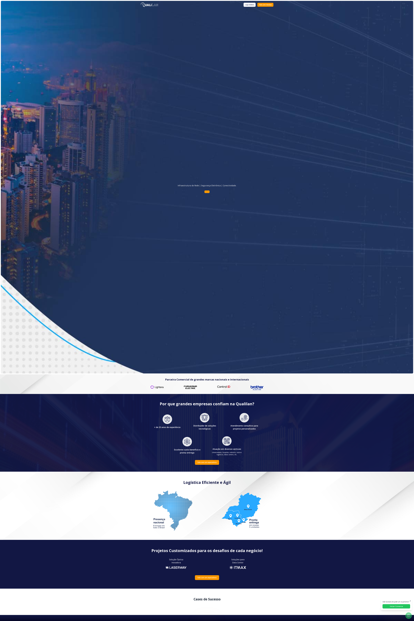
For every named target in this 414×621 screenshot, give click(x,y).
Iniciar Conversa (396, 606)
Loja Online (249, 5)
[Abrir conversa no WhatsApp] (408, 615)
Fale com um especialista (207, 462)
